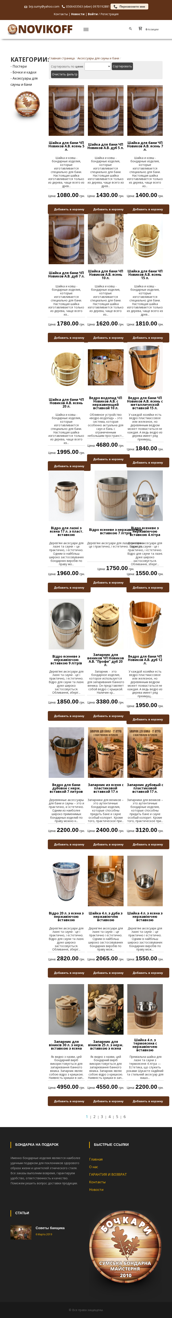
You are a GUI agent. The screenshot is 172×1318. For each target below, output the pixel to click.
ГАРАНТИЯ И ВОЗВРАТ (108, 1174)
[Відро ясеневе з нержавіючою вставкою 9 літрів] (66, 624)
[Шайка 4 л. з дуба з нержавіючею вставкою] (106, 880)
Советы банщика (50, 1228)
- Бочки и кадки (23, 72)
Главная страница (62, 58)
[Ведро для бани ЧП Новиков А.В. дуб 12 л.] (145, 624)
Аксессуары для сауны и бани (98, 58)
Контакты (61, 14)
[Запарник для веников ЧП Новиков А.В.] (106, 624)
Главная (96, 1159)
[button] (149, 29)
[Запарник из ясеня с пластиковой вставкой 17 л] (106, 752)
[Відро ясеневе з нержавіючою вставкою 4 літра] (145, 495)
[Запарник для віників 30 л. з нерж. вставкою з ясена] (66, 1009)
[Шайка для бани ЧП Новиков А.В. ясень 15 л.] (145, 238)
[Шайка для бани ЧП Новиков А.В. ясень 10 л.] (106, 238)
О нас (93, 1167)
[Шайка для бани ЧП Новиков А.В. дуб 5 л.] (106, 110)
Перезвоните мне (132, 6)
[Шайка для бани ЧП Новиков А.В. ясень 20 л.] (66, 367)
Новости (96, 1189)
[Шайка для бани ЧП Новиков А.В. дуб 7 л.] (66, 238)
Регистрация (109, 14)
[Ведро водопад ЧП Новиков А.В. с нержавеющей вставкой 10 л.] (106, 367)
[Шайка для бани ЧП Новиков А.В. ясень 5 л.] (66, 110)
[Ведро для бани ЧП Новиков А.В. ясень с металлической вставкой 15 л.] (145, 367)
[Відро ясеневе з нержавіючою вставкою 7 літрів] (116, 495)
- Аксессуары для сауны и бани (24, 81)
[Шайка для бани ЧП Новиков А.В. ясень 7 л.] (145, 110)
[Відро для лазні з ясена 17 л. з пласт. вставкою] (66, 495)
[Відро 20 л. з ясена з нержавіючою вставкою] (66, 880)
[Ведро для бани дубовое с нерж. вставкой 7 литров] (66, 752)
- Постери (18, 66)
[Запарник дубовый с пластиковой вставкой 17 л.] (145, 752)
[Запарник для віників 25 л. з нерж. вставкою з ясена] (106, 1009)
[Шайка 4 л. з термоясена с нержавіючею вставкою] (145, 1009)
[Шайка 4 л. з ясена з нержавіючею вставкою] (145, 880)
